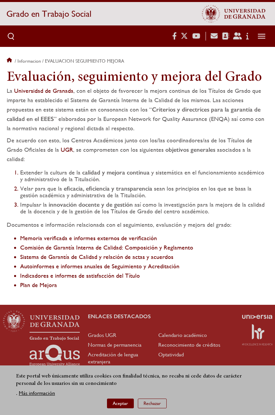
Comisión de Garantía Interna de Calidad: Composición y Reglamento (106, 247)
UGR (67, 149)
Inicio (10, 61)
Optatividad (171, 354)
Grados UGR (102, 335)
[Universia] (257, 317)
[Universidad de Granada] (234, 14)
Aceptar (120, 403)
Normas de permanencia (115, 345)
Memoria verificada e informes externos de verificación (88, 237)
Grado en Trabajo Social (49, 13)
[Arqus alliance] (55, 355)
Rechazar (152, 403)
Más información (37, 393)
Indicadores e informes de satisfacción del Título (80, 275)
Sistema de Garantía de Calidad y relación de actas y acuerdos (96, 256)
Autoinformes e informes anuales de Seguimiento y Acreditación (99, 266)
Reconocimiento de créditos (189, 345)
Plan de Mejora (38, 284)
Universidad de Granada (43, 90)
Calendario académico (182, 335)
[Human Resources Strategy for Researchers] (257, 334)
